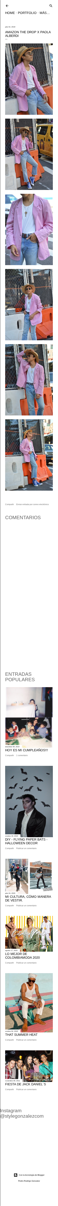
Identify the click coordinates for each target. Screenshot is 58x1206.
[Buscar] (51, 5)
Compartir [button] (9, 504)
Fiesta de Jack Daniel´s (25, 1084)
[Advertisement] (29, 634)
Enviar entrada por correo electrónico (32, 504)
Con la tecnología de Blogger (31, 1175)
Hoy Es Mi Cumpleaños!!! (26, 750)
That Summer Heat (21, 1034)
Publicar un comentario (26, 848)
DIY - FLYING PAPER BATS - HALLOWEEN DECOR (26, 841)
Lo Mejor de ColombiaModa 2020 (22, 955)
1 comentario (22, 755)
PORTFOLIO (27, 13)
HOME (10, 13)
